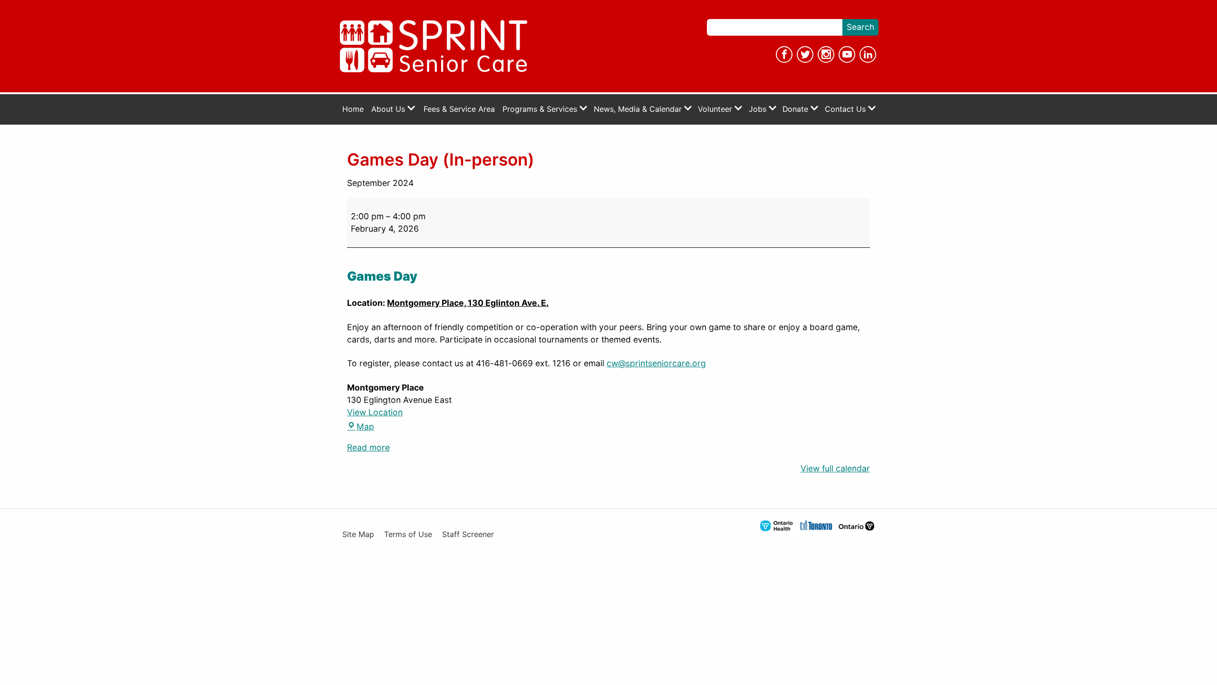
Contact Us (846, 109)
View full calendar (835, 468)
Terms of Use (408, 534)
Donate (796, 109)
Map (360, 426)
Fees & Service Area (459, 109)
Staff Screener (468, 534)
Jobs (759, 109)
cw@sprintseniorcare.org (656, 363)
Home (353, 109)
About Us (389, 109)
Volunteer (716, 109)
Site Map (358, 534)
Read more (368, 447)
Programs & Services (541, 109)
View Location (375, 412)
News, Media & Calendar (639, 109)
